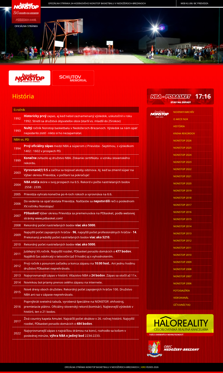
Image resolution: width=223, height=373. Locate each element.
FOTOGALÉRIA (181, 290)
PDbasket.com (26, 15)
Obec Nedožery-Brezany (180, 349)
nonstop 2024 (182, 154)
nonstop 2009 (182, 262)
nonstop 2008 (182, 269)
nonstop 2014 (182, 226)
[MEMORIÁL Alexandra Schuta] (73, 78)
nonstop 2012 (182, 240)
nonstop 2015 (182, 219)
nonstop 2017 (182, 204)
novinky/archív (183, 112)
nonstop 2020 (182, 183)
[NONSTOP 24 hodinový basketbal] (30, 78)
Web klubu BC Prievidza (194, 3)
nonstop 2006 (182, 283)
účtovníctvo (181, 304)
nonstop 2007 (182, 276)
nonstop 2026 (182, 140)
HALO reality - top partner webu (180, 325)
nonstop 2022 (182, 169)
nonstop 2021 (182, 176)
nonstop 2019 (182, 190)
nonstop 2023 (182, 162)
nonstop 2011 (182, 247)
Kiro (143, 367)
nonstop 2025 (182, 147)
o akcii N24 (180, 119)
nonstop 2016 (182, 212)
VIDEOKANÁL (181, 297)
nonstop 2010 (182, 254)
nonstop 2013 (182, 233)
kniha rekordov (184, 133)
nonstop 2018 (182, 197)
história (179, 126)
